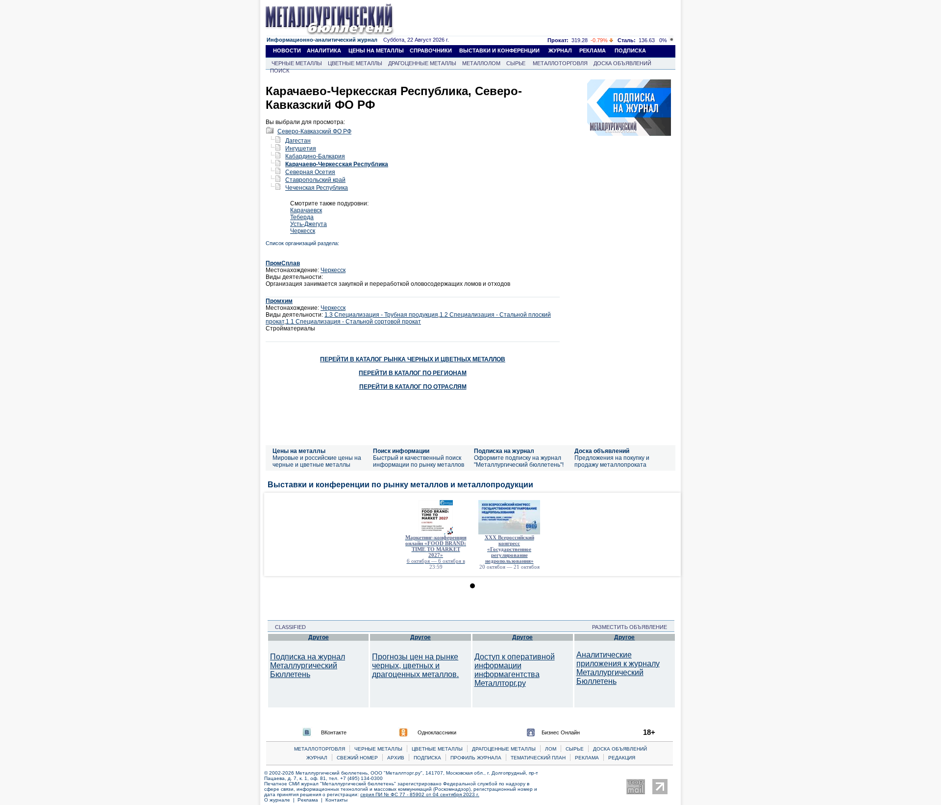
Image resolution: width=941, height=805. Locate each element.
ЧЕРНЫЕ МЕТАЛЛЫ (297, 63)
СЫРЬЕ (515, 63)
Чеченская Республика (316, 187)
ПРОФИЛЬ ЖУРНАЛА (475, 757)
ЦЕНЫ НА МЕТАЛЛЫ (376, 50)
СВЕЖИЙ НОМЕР (357, 757)
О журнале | (280, 800)
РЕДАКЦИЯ (621, 757)
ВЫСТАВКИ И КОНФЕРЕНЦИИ (499, 50)
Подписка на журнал (504, 451)
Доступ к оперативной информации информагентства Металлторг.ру (514, 670)
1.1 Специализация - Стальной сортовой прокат (353, 321)
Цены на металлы (298, 451)
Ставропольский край (315, 179)
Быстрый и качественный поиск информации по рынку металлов (418, 461)
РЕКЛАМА (592, 50)
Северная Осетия (310, 172)
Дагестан (298, 140)
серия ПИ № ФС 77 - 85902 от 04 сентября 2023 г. (419, 794)
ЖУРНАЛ (560, 50)
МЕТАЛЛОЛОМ (481, 63)
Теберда (302, 217)
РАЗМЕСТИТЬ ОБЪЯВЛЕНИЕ (632, 627)
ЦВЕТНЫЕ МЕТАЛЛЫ (355, 63)
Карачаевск (306, 210)
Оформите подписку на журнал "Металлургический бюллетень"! (519, 461)
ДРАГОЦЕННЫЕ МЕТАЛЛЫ (422, 63)
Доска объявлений (601, 451)
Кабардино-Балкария (315, 156)
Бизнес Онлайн (561, 732)
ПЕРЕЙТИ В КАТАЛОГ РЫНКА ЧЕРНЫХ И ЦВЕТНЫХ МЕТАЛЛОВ (412, 359)
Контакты (336, 800)
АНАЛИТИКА (324, 50)
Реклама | (311, 800)
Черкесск (302, 230)
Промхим (279, 301)
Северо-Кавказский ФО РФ (314, 131)
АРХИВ (395, 757)
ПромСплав (283, 263)
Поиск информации (401, 451)
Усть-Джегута (308, 224)
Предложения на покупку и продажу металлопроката (611, 461)
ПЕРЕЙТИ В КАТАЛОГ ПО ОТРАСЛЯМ (413, 386)
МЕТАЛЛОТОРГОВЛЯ (560, 63)
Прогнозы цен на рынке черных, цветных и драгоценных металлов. (415, 666)
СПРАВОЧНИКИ (431, 50)
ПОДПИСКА (630, 50)
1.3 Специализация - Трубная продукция (381, 314)
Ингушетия (300, 148)
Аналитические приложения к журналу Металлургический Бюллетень (618, 668)
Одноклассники (437, 732)
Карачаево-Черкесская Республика (336, 164)
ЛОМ (550, 749)
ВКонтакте (334, 732)
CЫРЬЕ (575, 749)
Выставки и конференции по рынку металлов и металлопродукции (400, 484)
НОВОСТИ (287, 50)
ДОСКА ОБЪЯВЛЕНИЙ (622, 63)
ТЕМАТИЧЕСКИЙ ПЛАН (538, 757)
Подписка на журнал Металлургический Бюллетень (307, 666)
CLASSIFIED (287, 627)
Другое (318, 637)
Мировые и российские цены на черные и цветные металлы (316, 461)
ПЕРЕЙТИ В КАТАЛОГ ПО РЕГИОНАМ (413, 373)
